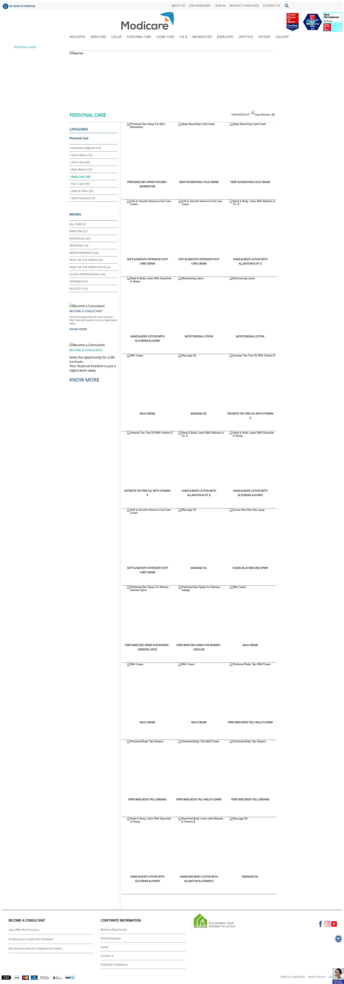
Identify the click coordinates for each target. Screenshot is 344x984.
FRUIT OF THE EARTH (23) (86, 260)
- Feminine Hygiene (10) (85, 148)
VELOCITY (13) (78, 288)
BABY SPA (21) (78, 231)
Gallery (282, 37)
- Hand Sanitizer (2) (82, 198)
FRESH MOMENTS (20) (84, 253)
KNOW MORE (78, 329)
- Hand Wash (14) (80, 155)
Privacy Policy (317, 976)
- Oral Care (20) (79, 162)
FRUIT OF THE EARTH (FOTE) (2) (89, 267)
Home (6, 47)
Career (104, 947)
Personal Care (78, 138)
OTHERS (264, 37)
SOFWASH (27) (78, 281)
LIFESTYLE (245, 37)
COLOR (116, 37)
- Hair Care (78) (79, 184)
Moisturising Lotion (199, 336)
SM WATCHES (202, 37)
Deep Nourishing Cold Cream (199, 182)
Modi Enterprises (111, 938)
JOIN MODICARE (199, 5)
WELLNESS (77, 37)
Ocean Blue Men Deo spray (250, 568)
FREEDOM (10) (78, 245)
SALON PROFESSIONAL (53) (87, 274)
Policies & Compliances (114, 964)
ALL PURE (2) (77, 224)
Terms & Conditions (292, 976)
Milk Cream (147, 413)
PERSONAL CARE (139, 37)
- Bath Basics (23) (80, 169)
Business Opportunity (114, 929)
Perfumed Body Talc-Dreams (147, 799)
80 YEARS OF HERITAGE (22, 6)
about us (178, 5)
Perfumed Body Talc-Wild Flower (250, 722)
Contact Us (107, 956)
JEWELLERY (225, 37)
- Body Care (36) (79, 176)
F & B (183, 37)
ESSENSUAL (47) (79, 238)
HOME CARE (165, 37)
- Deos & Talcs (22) (81, 191)
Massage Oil (199, 413)
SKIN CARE (98, 37)
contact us (271, 5)
